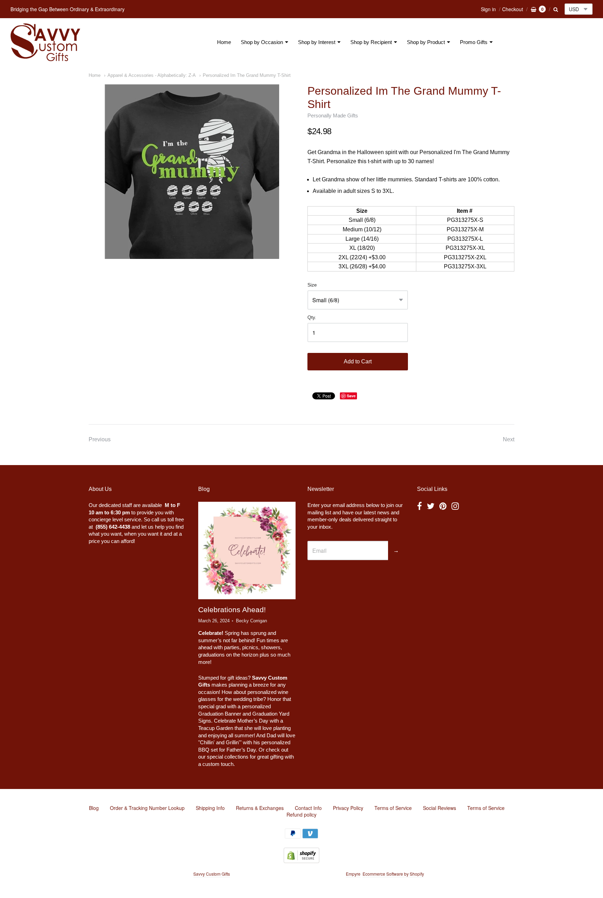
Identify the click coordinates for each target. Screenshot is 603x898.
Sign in (488, 9)
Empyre (353, 874)
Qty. (311, 317)
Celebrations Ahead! (232, 610)
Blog (94, 807)
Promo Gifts (473, 42)
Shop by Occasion (262, 42)
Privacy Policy (348, 807)
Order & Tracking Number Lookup (147, 807)
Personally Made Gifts (332, 115)
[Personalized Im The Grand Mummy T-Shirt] (192, 171)
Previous (100, 439)
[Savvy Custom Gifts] (45, 42)
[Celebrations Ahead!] (247, 550)
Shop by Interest (316, 42)
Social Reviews (439, 807)
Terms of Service (393, 807)
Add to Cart (358, 361)
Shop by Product (426, 42)
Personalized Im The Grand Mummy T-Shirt (247, 75)
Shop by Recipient (371, 42)
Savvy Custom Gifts (211, 874)
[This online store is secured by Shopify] (301, 861)
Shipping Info (210, 807)
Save (351, 395)
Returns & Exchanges (260, 807)
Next (508, 439)
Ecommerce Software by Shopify (393, 874)
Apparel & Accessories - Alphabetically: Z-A (151, 75)
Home (224, 42)
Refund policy (301, 814)
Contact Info (308, 807)
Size (312, 285)
